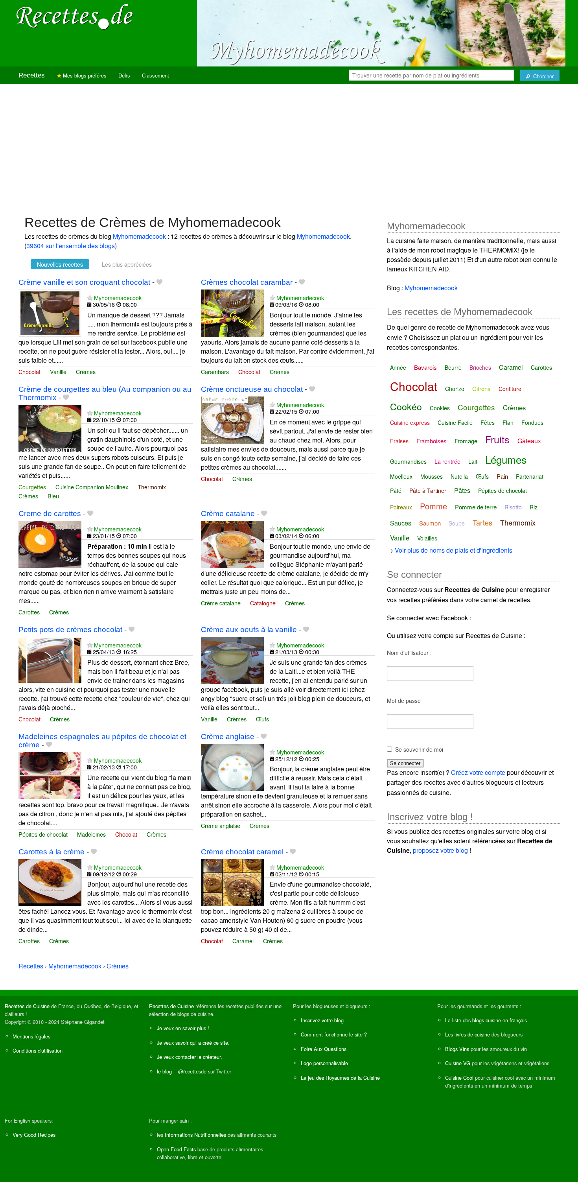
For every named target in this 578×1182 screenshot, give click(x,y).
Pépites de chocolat (43, 834)
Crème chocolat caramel (242, 852)
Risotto (513, 507)
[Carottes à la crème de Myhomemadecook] (49, 881)
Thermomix (152, 487)
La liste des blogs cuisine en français (486, 1020)
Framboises (431, 441)
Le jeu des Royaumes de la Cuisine (340, 1077)
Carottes (29, 612)
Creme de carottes (49, 513)
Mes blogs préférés (84, 75)
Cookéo (406, 406)
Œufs (262, 719)
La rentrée (447, 461)
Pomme (433, 506)
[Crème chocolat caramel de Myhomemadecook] (232, 881)
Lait (472, 461)
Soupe (457, 523)
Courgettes (32, 487)
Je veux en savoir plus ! (183, 1028)
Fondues (532, 422)
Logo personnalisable (324, 1063)
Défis (124, 75)
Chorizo (454, 389)
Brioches (480, 367)
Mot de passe (404, 700)
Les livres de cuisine (467, 1034)
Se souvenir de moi (419, 749)
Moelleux (401, 476)
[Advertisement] (289, 145)
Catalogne (263, 603)
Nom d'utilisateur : (409, 652)
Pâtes (462, 490)
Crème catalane (228, 513)
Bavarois (425, 367)
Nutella (459, 476)
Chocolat (29, 371)
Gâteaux (529, 440)
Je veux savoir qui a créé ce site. (193, 1042)
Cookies (440, 408)
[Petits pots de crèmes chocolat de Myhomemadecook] (49, 659)
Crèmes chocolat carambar (247, 282)
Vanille (58, 371)
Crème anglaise (227, 736)
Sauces (400, 522)
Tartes (482, 522)
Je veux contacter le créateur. (189, 1056)
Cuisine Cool (459, 1077)
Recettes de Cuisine (27, 1006)
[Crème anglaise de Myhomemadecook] (232, 766)
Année (398, 367)
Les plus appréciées (127, 264)
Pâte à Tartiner (427, 490)
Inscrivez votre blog (322, 1020)
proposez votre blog (440, 850)
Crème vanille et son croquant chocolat (84, 282)
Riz (534, 507)
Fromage (466, 441)
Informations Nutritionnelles (195, 1134)
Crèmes (86, 371)
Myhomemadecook (139, 236)
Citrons (481, 388)
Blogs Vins (457, 1049)
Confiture (510, 389)
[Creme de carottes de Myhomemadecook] (49, 543)
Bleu (53, 496)
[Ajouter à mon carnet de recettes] (159, 282)
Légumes (505, 459)
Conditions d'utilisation (38, 1050)
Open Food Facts (176, 1149)
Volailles (427, 538)
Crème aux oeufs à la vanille (249, 629)
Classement (155, 75)
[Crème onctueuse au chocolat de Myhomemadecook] (232, 419)
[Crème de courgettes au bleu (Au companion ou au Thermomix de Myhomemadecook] (49, 427)
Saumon (430, 523)
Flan (508, 422)
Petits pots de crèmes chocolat (70, 629)
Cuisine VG (457, 1063)
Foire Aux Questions (323, 1049)
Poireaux (401, 507)
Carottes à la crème (51, 852)
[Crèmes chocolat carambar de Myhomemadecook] (232, 312)
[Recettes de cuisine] (75, 15)
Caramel (243, 941)
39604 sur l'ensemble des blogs (70, 245)
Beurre (453, 367)
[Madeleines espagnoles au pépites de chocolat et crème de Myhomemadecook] (49, 774)
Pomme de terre (476, 507)
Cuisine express (410, 422)
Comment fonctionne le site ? (334, 1034)
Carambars (215, 371)
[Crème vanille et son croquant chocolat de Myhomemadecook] (49, 312)
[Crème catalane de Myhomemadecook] (232, 543)
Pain (502, 476)
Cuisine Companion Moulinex (91, 487)
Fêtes (487, 422)
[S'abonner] (89, 297)
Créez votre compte (478, 772)
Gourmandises (408, 461)
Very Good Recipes (34, 1134)
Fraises (399, 441)
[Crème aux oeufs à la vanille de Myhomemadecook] (232, 659)
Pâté (395, 490)
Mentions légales (31, 1036)
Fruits (497, 439)
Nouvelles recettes (60, 264)
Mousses (431, 476)
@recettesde (192, 1071)
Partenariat (529, 476)
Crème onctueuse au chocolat (252, 389)
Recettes (31, 75)
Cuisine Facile (455, 422)
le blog (164, 1071)
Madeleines (91, 834)
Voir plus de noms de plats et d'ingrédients (453, 550)
